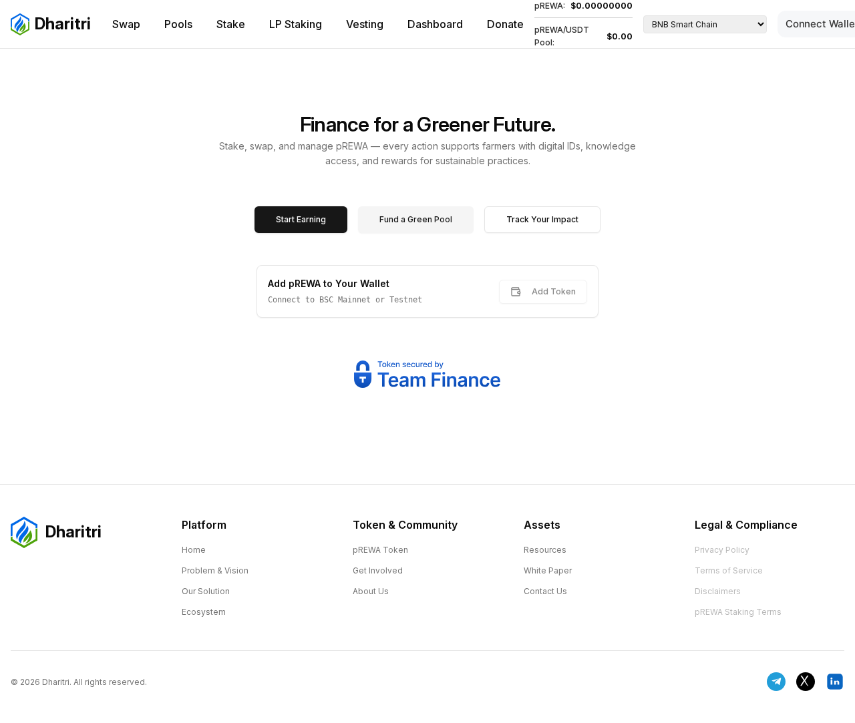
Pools (178, 24)
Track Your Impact (542, 219)
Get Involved (378, 570)
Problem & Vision (215, 570)
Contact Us (545, 591)
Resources (545, 550)
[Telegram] (776, 681)
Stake (230, 24)
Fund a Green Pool (415, 219)
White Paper (548, 570)
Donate (505, 24)
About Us (371, 591)
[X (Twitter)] (805, 681)
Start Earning (301, 219)
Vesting (364, 24)
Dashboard (435, 24)
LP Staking (295, 24)
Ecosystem (204, 612)
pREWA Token (380, 550)
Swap (126, 24)
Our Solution (206, 591)
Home (194, 550)
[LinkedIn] (835, 681)
